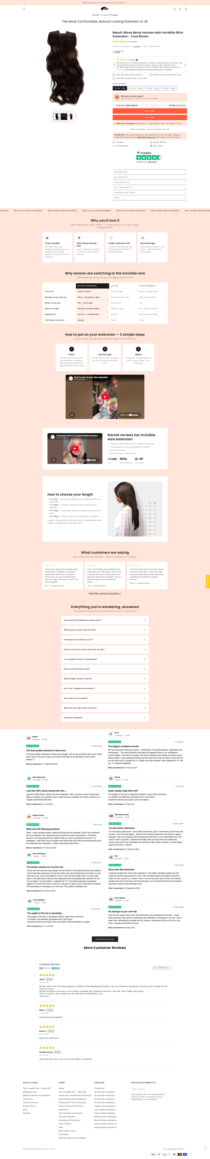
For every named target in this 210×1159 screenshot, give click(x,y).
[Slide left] (25, 3)
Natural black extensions (105, 1127)
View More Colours (105, 939)
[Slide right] (185, 3)
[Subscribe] (165, 1089)
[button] (174, 9)
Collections (99, 1088)
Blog (25, 1109)
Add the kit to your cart (146, 137)
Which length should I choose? (78, 679)
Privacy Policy (29, 1106)
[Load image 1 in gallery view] (56, 116)
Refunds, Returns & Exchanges (36, 1095)
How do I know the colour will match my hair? (84, 649)
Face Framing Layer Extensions (72, 1099)
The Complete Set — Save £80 (36, 1088)
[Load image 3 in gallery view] (71, 116)
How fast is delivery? (73, 718)
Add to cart (150, 111)
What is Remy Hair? (67, 1131)
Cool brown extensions (104, 1109)
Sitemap (26, 1113)
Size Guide (63, 1134)
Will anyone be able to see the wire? (80, 630)
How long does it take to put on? (78, 639)
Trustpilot (137, 46)
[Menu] (24, 9)
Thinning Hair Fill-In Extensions (72, 1102)
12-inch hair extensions (104, 1102)
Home (61, 1088)
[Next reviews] (185, 64)
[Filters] (155, 968)
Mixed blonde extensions (105, 1120)
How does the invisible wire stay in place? (82, 620)
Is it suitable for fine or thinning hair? (80, 659)
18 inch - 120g (169, 88)
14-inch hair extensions (104, 1099)
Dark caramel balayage (104, 1113)
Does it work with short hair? (77, 669)
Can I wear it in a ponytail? (76, 698)
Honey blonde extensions (105, 1124)
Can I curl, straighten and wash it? (79, 688)
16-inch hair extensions (104, 1095)
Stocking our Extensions (69, 1120)
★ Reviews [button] (208, 581)
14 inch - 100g (136, 88)
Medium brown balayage (105, 1116)
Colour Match (65, 1124)
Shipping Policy (30, 1092)
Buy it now (149, 117)
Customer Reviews (67, 1116)
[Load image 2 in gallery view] (64, 116)
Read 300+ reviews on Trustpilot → (105, 593)
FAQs (61, 1127)
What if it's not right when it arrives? (80, 708)
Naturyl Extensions (35, 1149)
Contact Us (28, 1099)
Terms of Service (30, 1102)
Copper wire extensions (105, 1106)
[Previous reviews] (114, 64)
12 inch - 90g (119, 88)
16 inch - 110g (152, 88)
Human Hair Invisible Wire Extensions (75, 1095)
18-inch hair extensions (104, 1092)
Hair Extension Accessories (71, 1113)
